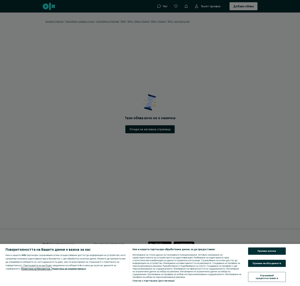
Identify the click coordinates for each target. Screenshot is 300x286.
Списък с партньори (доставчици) (153, 280)
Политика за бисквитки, (36, 268)
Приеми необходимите (267, 263)
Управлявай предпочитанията (267, 277)
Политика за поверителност (69, 268)
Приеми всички (267, 251)
